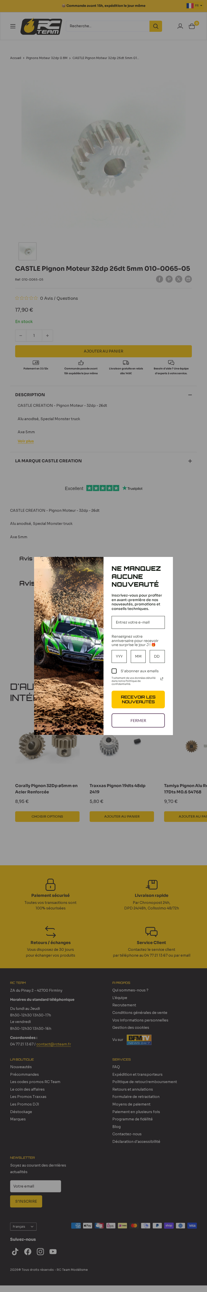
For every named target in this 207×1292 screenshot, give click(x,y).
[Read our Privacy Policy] (162, 679)
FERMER (138, 720)
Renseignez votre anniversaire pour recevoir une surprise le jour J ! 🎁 (135, 640)
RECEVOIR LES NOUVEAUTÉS (138, 699)
